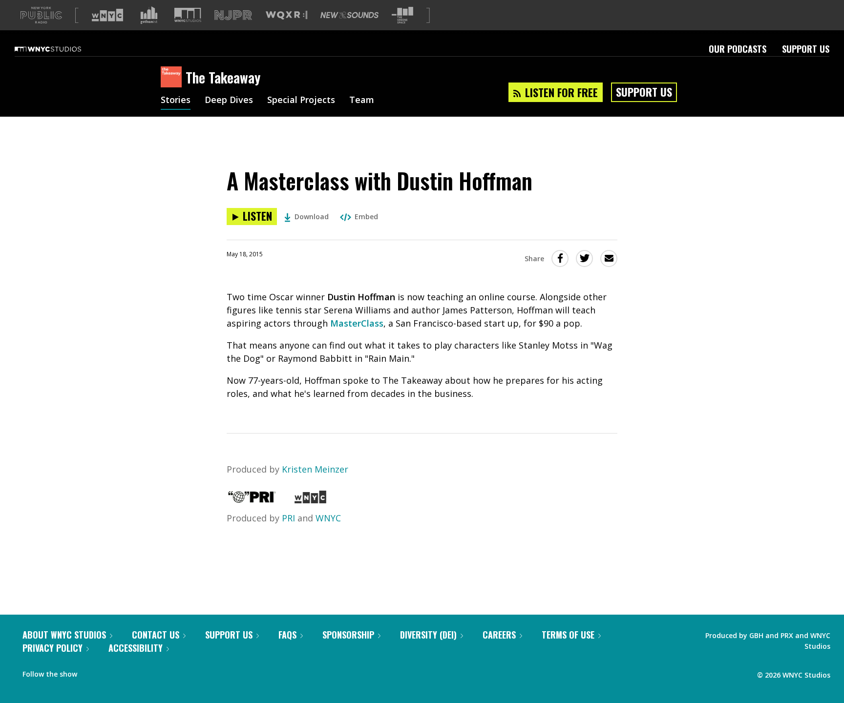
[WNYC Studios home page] (60, 48)
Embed (366, 216)
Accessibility (135, 647)
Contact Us (155, 634)
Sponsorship (348, 634)
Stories (175, 100)
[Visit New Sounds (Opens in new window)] (349, 15)
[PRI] (252, 500)
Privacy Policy (52, 647)
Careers (499, 634)
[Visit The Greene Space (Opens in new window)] (402, 15)
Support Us (805, 48)
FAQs (287, 634)
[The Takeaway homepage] (173, 77)
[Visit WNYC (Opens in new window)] (107, 15)
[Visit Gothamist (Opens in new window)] (149, 15)
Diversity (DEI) (428, 634)
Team (361, 100)
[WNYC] (310, 500)
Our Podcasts (737, 48)
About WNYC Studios (64, 634)
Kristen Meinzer (315, 469)
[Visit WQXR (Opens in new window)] (286, 15)
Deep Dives (229, 100)
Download (312, 216)
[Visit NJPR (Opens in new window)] (233, 15)
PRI (288, 518)
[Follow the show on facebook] (91, 672)
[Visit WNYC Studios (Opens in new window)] (187, 15)
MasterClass (356, 323)
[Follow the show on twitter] (110, 672)
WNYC (328, 518)
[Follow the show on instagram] (129, 672)
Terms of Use (568, 634)
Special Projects (301, 100)
